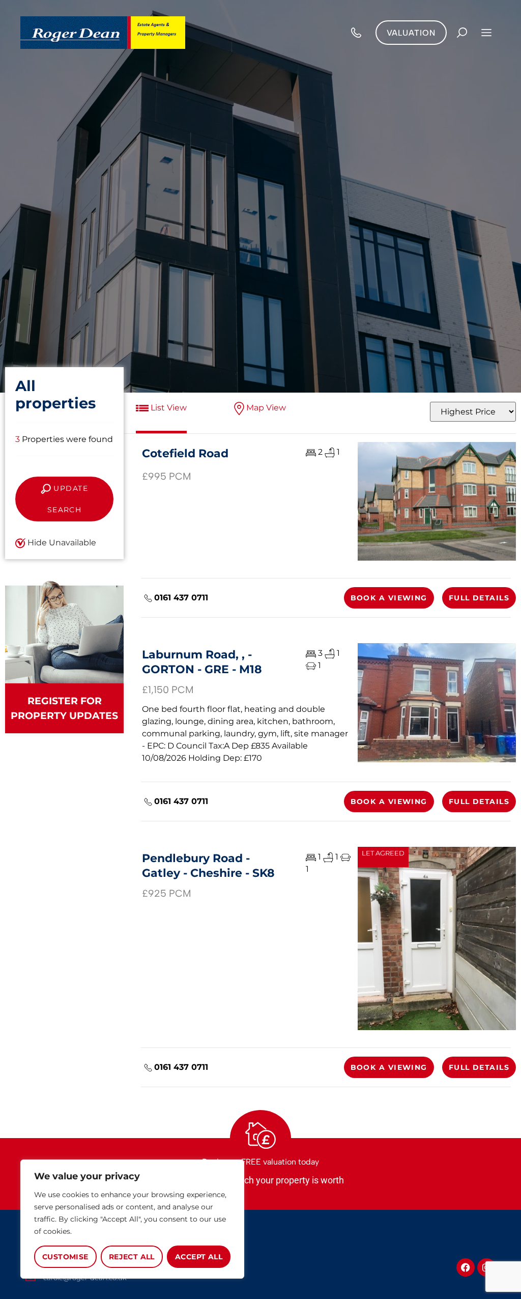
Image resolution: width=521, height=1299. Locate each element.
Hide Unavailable (60, 542)
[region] (132, 1219)
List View (168, 407)
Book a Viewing (389, 597)
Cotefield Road (185, 453)
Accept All (198, 1256)
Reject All (132, 1256)
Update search (67, 499)
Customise (65, 1256)
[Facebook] (465, 1267)
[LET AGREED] (437, 938)
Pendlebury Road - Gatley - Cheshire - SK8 (208, 865)
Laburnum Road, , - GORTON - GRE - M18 (202, 661)
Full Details (479, 597)
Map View (265, 407)
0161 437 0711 (181, 597)
